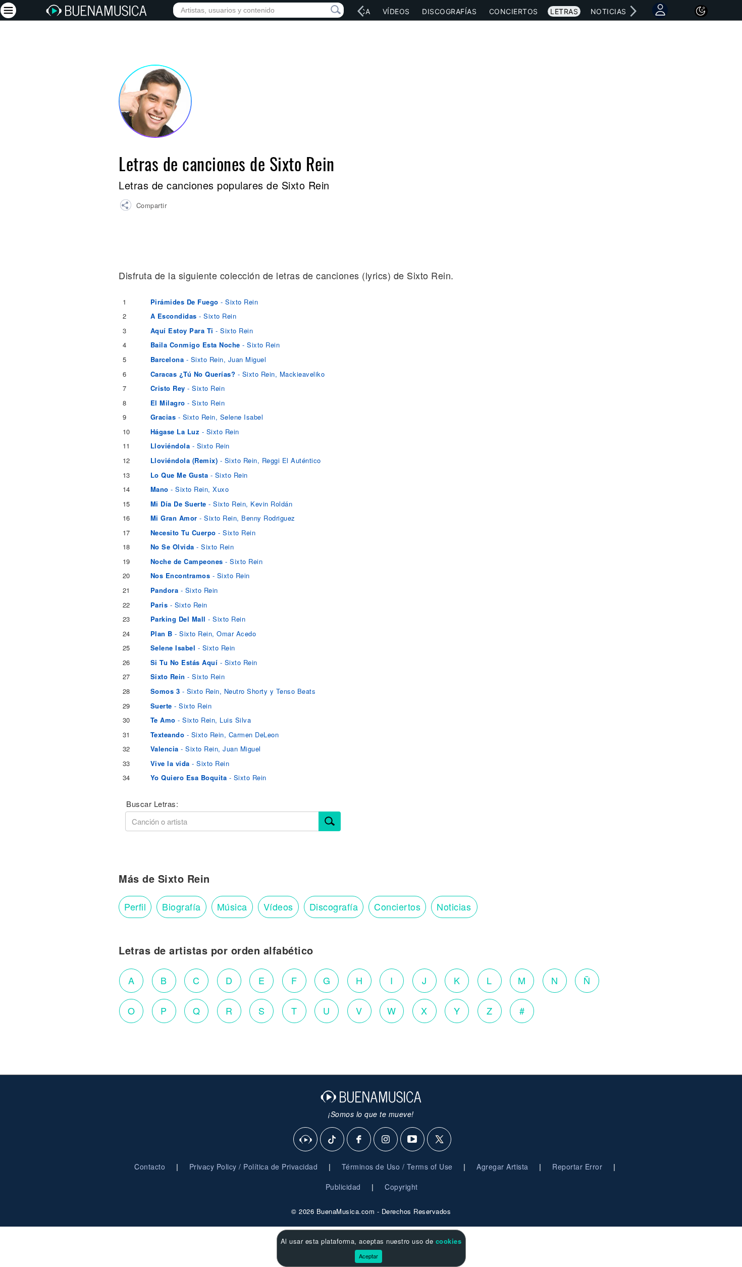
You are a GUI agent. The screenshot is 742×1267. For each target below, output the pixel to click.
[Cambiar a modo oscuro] (701, 11)
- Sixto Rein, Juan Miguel (208, 359)
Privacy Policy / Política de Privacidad (253, 1166)
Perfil (135, 906)
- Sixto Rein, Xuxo (189, 489)
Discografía (333, 906)
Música (232, 906)
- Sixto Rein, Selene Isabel (206, 417)
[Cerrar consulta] (324, 10)
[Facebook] (359, 1140)
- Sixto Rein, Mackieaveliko (237, 374)
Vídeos (396, 11)
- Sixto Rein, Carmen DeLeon (214, 734)
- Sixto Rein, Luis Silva (200, 720)
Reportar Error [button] (577, 1166)
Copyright (401, 1187)
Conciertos (513, 11)
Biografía (181, 906)
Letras (564, 11)
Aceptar (368, 1256)
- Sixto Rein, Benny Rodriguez (222, 518)
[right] (633, 11)
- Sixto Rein (204, 302)
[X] (440, 1140)
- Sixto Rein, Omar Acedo (203, 633)
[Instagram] (386, 1140)
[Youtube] (413, 1140)
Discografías (449, 11)
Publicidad (343, 1187)
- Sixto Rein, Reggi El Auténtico (235, 460)
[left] (361, 11)
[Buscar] (330, 821)
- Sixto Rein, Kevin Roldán (221, 504)
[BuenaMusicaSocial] (306, 1140)
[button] (143, 206)
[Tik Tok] (333, 1140)
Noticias (608, 11)
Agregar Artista (502, 1166)
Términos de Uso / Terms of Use (397, 1166)
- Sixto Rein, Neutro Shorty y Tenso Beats (233, 691)
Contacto (149, 1166)
